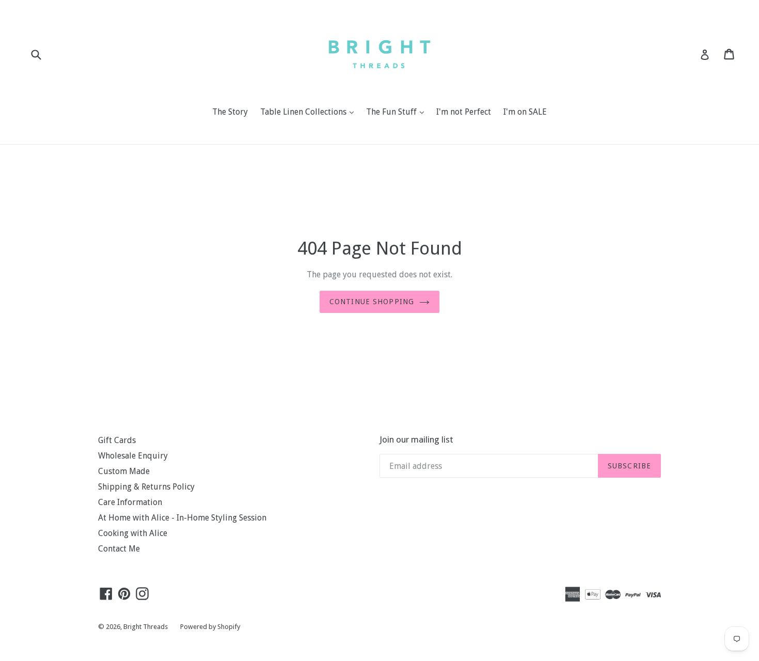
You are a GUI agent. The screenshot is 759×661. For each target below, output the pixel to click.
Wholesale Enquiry (133, 456)
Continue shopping (371, 301)
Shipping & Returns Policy (146, 487)
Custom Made (124, 471)
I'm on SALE (525, 112)
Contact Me (119, 549)
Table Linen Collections (309, 111)
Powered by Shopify (210, 627)
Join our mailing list (416, 439)
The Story (230, 112)
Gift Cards (117, 440)
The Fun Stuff (397, 111)
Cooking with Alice (132, 533)
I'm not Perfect (463, 112)
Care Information (130, 502)
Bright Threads (145, 627)
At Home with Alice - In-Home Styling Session (182, 518)
